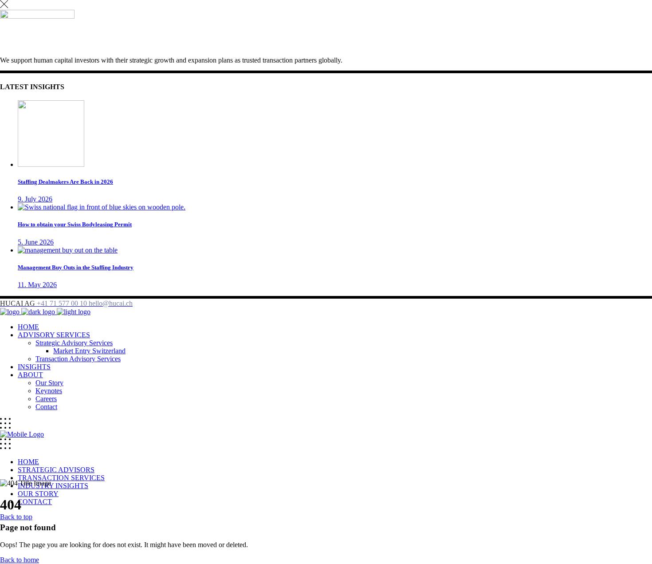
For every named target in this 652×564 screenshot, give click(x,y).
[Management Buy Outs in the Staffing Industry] (68, 250)
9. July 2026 (35, 199)
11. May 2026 (37, 284)
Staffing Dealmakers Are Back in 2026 (65, 181)
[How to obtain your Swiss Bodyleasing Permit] (101, 207)
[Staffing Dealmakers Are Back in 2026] (51, 164)
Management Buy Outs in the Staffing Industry (76, 267)
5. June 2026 (36, 242)
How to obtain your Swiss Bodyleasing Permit (75, 224)
